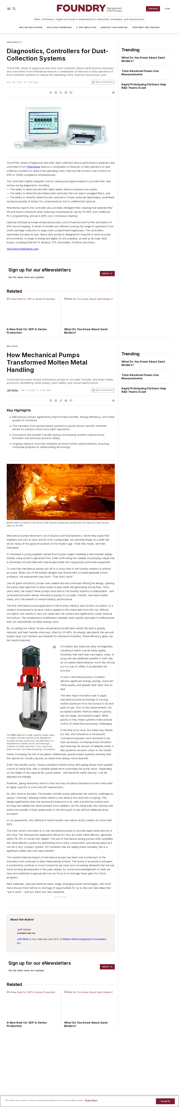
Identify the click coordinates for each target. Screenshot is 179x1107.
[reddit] (65, 92)
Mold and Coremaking (59, 27)
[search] (14, 9)
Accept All (165, 1101)
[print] (113, 92)
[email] (71, 92)
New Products (14, 42)
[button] (9, 9)
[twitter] (60, 92)
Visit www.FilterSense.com (22, 248)
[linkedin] (55, 92)
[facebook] (50, 92)
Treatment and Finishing (146, 27)
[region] (89, 1101)
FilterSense (33, 166)
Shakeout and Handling (114, 27)
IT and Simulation (86, 27)
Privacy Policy (91, 1100)
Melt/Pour (12, 346)
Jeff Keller (12, 390)
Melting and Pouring (31, 27)
